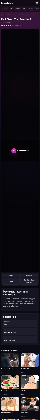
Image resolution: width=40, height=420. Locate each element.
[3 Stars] (6, 26)
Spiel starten (21, 151)
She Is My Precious (7, 412)
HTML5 (18, 8)
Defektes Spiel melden (29, 281)
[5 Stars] (11, 26)
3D (11, 8)
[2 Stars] (4, 26)
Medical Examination (7, 391)
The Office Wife (25, 369)
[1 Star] (2, 26)
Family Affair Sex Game (8, 369)
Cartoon (5, 8)
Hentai (31, 8)
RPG (24, 8)
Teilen (11, 281)
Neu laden (29, 275)
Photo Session (25, 412)
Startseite (3, 15)
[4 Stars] (9, 26)
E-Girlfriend (24, 391)
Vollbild (11, 275)
